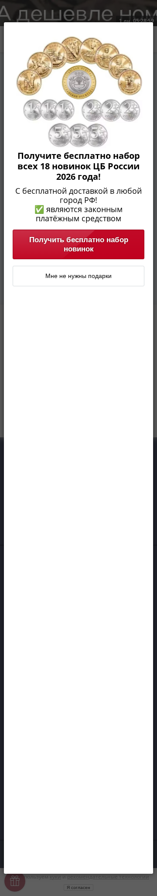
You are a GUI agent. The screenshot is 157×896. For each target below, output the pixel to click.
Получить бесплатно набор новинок (78, 244)
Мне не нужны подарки (78, 275)
